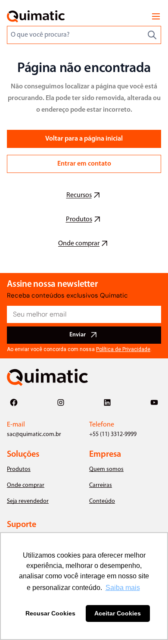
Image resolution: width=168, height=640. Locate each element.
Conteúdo (102, 501)
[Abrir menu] (156, 16)
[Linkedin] (107, 402)
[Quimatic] (36, 16)
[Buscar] (152, 35)
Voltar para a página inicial (84, 138)
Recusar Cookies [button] (50, 613)
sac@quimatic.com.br (34, 434)
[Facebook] (14, 402)
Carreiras (100, 485)
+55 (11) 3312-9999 (113, 434)
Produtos (19, 469)
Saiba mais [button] (123, 587)
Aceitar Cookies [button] (117, 613)
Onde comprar (25, 485)
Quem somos (106, 469)
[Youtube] (154, 402)
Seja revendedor (28, 501)
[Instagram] (61, 402)
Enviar (77, 335)
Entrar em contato (84, 163)
